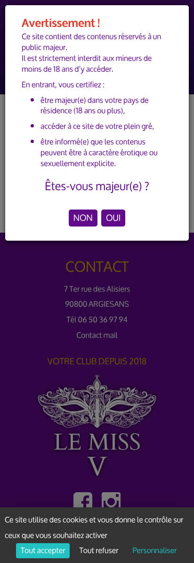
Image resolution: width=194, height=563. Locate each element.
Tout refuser (99, 550)
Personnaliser (155, 550)
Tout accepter (43, 550)
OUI (113, 218)
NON (83, 218)
